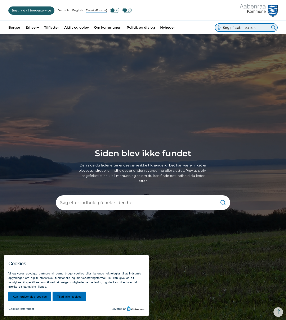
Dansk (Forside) (96, 10)
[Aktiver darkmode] (114, 10)
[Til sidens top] (278, 312)
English (77, 10)
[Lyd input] (219, 27)
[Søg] (273, 27)
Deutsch (63, 10)
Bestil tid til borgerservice (31, 10)
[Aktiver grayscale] (127, 10)
